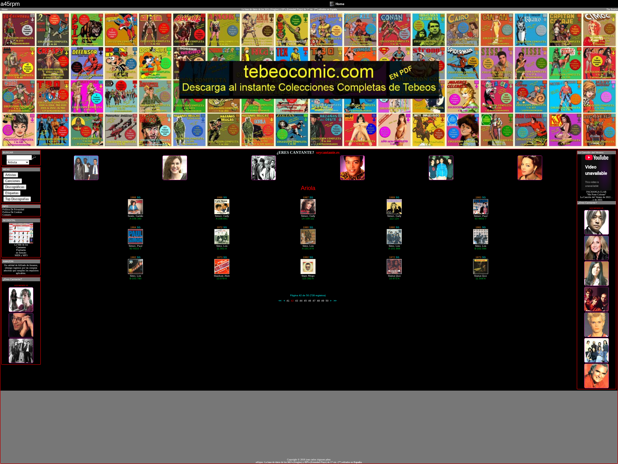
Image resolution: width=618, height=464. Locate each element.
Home (4, 9)
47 (314, 300)
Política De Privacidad (13, 209)
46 (309, 300)
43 (296, 300)
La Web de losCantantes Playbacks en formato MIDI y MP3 (21, 250)
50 (327, 300)
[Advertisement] (309, 424)
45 (305, 300)
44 (301, 300)
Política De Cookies (12, 212)
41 (288, 300)
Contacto (6, 214)
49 (322, 300)
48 (318, 300)
